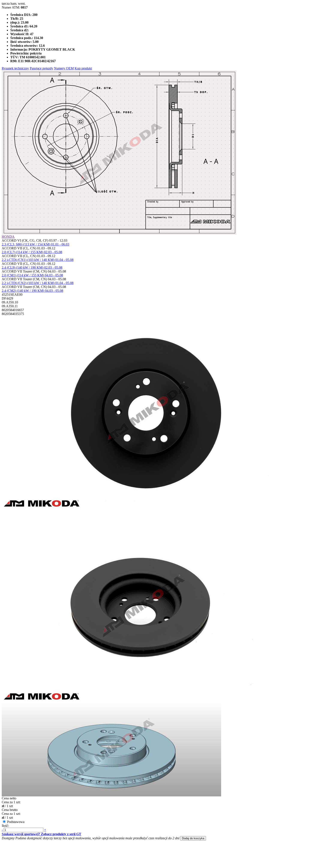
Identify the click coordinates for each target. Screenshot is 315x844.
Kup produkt (83, 68)
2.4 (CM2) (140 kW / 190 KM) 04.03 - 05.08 (32, 290)
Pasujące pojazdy (41, 68)
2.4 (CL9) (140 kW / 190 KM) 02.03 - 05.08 (32, 267)
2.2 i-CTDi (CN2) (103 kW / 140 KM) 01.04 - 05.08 (38, 283)
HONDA (8, 236)
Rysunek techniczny (15, 68)
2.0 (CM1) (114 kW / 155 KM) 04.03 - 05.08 (32, 275)
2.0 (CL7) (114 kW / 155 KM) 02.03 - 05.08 (32, 252)
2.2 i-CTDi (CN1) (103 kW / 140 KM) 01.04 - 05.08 (38, 260)
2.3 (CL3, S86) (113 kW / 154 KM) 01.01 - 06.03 (35, 244)
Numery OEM (64, 68)
